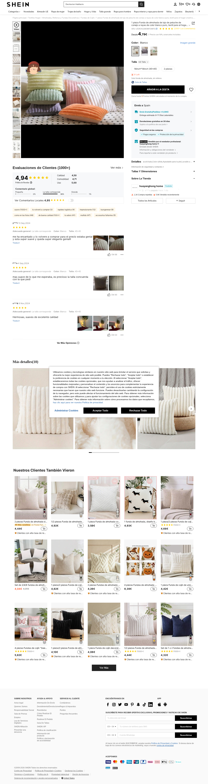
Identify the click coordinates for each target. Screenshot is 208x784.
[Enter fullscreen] (120, 155)
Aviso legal (18, 703)
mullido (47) (85, 215)
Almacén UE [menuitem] (42, 11)
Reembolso (42, 710)
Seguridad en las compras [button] (151, 130)
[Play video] (72, 89)
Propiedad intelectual (60, 774)
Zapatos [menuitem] (178, 11)
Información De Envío (46, 703)
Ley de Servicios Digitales (21, 722)
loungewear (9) (107, 209)
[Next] (191, 408)
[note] (31, 533)
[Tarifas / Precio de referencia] (148, 34)
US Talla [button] (142, 62)
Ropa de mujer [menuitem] (58, 11)
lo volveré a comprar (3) (42, 209)
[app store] (159, 706)
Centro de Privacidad (23, 771)
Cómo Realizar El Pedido (44, 714)
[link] (181, 4)
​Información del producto (43, 735)
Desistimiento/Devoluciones (48, 706)
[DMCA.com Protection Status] (115, 768)
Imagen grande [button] (187, 43)
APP (159, 699)
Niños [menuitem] (169, 11)
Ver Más (104, 667)
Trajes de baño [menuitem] (74, 11)
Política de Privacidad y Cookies (164, 743)
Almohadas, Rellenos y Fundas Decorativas (60, 18)
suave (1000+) (20, 209)
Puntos (63, 710)
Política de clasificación (46, 730)
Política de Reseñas (22, 182)
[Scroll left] (195, 11)
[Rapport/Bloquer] (122, 254)
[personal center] (175, 4)
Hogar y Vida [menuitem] (90, 11)
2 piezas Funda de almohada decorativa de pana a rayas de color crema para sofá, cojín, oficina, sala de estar (31, 521)
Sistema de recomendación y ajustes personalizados (36, 778)
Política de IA (42, 774)
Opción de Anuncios (80, 774)
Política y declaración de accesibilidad (46, 739)
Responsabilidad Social (24, 710)
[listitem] (30, 505)
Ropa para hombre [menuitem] (122, 11)
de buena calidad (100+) (49, 215)
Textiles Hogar (34, 18)
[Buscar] (141, 4)
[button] (193, 4)
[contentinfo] (151, 762)
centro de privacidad (165, 745)
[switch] (71, 200)
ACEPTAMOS (111, 757)
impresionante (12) (87, 209)
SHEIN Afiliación (21, 727)
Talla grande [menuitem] (105, 11)
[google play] (165, 706)
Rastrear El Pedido (45, 719)
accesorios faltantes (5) (106, 215)
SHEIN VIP (41, 727)
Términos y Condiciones (24, 774)
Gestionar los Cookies (74, 771)
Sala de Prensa (20, 714)
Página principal (19, 18)
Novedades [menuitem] (29, 11)
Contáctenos (65, 703)
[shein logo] (18, 4)
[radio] (135, 51)
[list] (130, 704)
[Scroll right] (199, 11)
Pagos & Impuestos (68, 706)
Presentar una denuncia (20, 731)
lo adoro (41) (70, 215)
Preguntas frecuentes (69, 714)
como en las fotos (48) (23, 215)
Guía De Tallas (43, 723)
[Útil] (109, 254)
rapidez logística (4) (66, 209)
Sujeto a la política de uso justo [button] (153, 124)
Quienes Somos (20, 706)
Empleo (17, 717)
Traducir (16, 243)
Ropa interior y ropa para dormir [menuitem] (148, 11)
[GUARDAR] (191, 89)
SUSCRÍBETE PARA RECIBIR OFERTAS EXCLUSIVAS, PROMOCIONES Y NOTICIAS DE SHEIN (146, 713)
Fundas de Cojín (87, 18)
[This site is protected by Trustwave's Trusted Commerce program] (108, 768)
